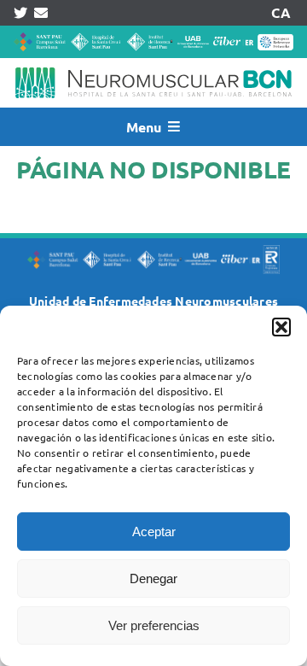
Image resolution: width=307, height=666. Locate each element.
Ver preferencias (154, 625)
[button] (281, 327)
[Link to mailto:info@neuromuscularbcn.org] (41, 13)
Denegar (153, 578)
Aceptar (154, 531)
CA (280, 12)
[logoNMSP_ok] (153, 64)
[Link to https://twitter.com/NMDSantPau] (20, 13)
